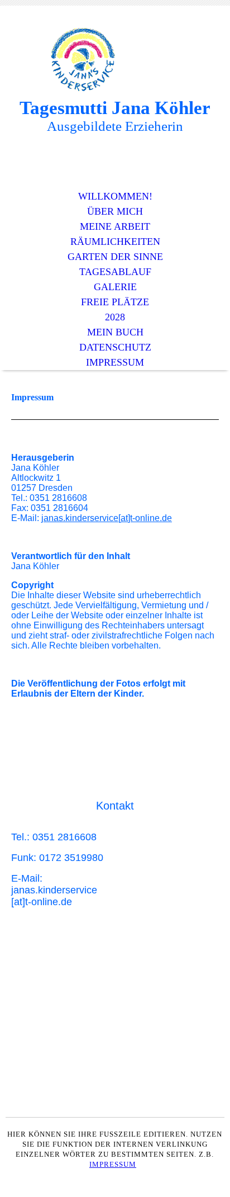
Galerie (115, 286)
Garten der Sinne (115, 256)
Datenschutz (115, 347)
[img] (115, 60)
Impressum (115, 362)
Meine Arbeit (115, 226)
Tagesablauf (115, 271)
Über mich (115, 211)
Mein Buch (115, 332)
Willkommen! (115, 196)
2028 (115, 317)
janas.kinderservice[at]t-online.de (106, 518)
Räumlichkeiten (115, 241)
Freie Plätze (115, 301)
